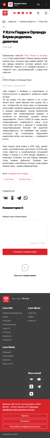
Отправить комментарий (24, 252)
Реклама (7, 320)
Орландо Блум (25, 179)
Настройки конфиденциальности (25, 426)
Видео (31, 317)
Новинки (7, 360)
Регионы (7, 332)
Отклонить (25, 421)
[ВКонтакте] (6, 198)
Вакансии (7, 336)
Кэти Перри (30, 55)
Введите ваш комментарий (15, 216)
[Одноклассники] (12, 198)
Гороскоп (32, 313)
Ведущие (7, 352)
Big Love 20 (8, 363)
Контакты (7, 340)
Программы (8, 356)
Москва (25, 298)
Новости (12, 21)
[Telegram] (19, 198)
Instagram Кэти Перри (18, 173)
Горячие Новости (27, 21)
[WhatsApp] (26, 198)
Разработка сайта (10, 434)
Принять (25, 416)
